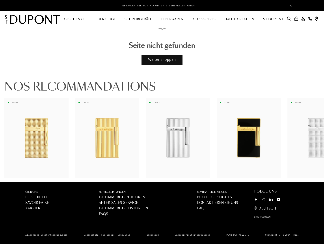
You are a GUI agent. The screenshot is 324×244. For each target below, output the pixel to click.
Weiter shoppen (162, 59)
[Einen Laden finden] (316, 19)
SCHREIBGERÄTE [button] (138, 19)
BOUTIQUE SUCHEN (214, 197)
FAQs (103, 214)
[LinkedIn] (271, 200)
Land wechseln (262, 217)
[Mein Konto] (303, 19)
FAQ (200, 208)
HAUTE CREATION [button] (239, 19)
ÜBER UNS (31, 192)
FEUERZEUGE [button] (104, 19)
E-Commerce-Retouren (122, 197)
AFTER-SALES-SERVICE (118, 202)
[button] (289, 19)
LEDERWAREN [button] (172, 19)
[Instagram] (263, 200)
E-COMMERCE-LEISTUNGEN (123, 208)
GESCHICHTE (37, 197)
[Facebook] (256, 200)
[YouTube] (278, 199)
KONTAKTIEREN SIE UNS (212, 192)
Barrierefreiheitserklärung (192, 235)
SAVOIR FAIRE (37, 202)
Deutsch (267, 208)
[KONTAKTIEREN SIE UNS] (310, 19)
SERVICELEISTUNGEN (112, 192)
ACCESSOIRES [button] (204, 19)
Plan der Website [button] (237, 235)
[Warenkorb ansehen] (296, 19)
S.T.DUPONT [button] (273, 19)
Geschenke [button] (74, 19)
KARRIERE (34, 208)
